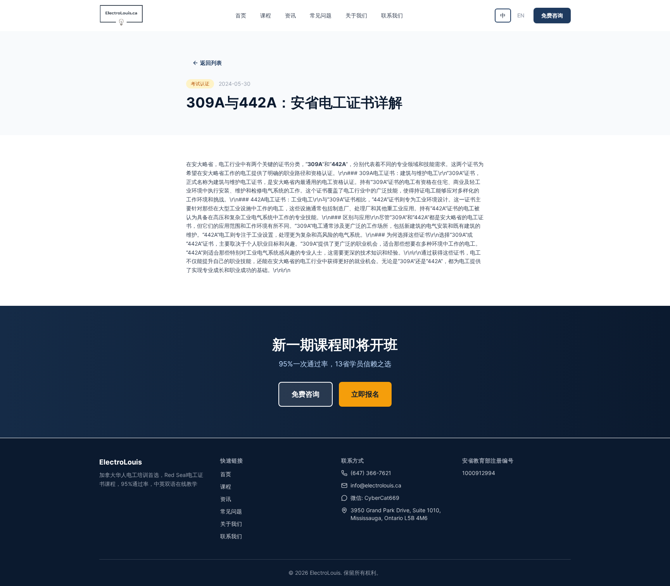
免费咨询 (552, 15)
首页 (240, 15)
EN (520, 15)
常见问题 (321, 15)
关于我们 (356, 15)
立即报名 (365, 394)
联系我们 (392, 15)
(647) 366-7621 (371, 473)
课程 (265, 15)
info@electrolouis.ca (376, 485)
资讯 (290, 15)
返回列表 (211, 62)
